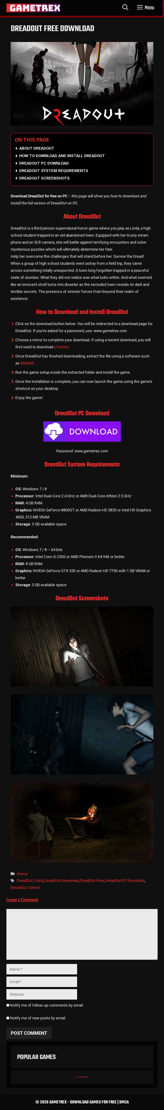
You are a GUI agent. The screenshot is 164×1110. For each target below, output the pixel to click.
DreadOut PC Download (124, 880)
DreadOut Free (92, 880)
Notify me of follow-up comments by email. (47, 1005)
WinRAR (27, 363)
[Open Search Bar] (125, 7)
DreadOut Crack (30, 880)
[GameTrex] (33, 7)
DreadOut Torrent (25, 887)
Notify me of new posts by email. (38, 1018)
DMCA (124, 1102)
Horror (22, 873)
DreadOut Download (61, 880)
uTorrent (61, 347)
